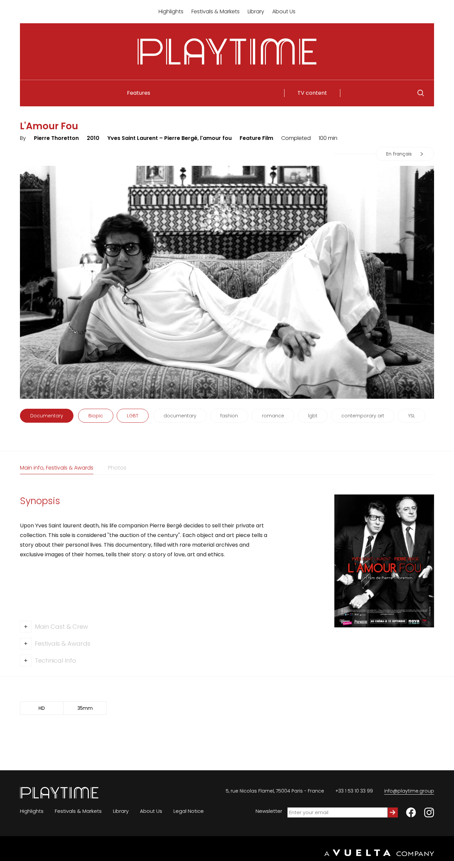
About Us (283, 11)
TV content (312, 93)
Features (138, 93)
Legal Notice (188, 810)
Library (256, 11)
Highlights (171, 11)
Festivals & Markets (215, 11)
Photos (117, 468)
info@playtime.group (409, 791)
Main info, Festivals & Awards (56, 468)
